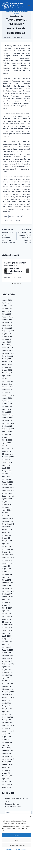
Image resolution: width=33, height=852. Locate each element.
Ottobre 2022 (7, 426)
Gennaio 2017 (7, 619)
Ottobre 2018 (7, 560)
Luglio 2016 (6, 636)
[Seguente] (27, 271)
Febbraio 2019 (7, 549)
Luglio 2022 (6, 434)
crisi (5, 216)
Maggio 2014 (7, 709)
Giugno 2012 (7, 773)
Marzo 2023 (6, 412)
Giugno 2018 (7, 572)
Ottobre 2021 (7, 460)
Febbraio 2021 (7, 482)
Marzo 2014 (6, 714)
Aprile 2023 (6, 409)
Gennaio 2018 (7, 586)
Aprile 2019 (6, 544)
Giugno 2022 (7, 437)
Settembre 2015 (8, 664)
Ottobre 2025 (7, 328)
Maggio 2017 (7, 608)
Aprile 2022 (6, 443)
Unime (17, 220)
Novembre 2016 (8, 625)
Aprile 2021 (6, 476)
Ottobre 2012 (7, 762)
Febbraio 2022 (7, 448)
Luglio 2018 (6, 569)
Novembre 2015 (8, 658)
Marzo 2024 (6, 378)
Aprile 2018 (6, 577)
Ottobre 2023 (7, 392)
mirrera (8, 277)
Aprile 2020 (6, 510)
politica (11, 216)
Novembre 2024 (8, 356)
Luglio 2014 (6, 703)
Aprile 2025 (6, 342)
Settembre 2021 (8, 462)
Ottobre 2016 (7, 628)
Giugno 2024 (7, 370)
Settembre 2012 (8, 765)
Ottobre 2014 (7, 695)
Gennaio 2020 (7, 518)
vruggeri (8, 37)
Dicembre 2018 (7, 555)
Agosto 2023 (7, 398)
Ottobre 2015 (7, 661)
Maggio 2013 (7, 742)
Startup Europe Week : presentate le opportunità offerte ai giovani (8, 236)
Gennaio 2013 (7, 753)
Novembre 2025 (8, 325)
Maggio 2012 (7, 776)
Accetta (16, 835)
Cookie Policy (8, 849)
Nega (16, 840)
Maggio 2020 (7, 507)
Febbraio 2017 (7, 616)
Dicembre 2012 (7, 756)
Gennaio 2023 (7, 418)
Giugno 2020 (7, 504)
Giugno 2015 (7, 672)
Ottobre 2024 (7, 359)
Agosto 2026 (7, 300)
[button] (30, 816)
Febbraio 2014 (7, 717)
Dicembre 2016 (7, 622)
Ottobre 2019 (7, 527)
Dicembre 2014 (7, 689)
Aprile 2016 (6, 644)
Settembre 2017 (8, 597)
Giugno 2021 (7, 471)
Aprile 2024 (6, 376)
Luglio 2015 (6, 669)
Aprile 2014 (6, 711)
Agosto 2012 (6, 767)
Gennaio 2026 (7, 320)
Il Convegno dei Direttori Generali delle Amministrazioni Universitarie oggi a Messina (15, 268)
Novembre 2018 (8, 558)
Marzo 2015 (6, 681)
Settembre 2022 (8, 429)
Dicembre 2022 (7, 420)
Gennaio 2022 (7, 451)
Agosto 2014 (7, 700)
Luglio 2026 (6, 303)
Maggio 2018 (7, 574)
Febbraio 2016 (7, 650)
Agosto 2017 (6, 600)
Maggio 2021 (7, 474)
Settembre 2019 (8, 530)
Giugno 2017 (7, 605)
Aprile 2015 (6, 678)
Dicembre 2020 (8, 488)
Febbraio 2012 (7, 784)
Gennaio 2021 (7, 485)
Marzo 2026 (6, 314)
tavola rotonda (8, 220)
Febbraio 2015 (7, 683)
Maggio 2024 (7, 373)
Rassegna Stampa (12, 804)
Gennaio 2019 (7, 552)
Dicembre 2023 (8, 387)
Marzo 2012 (6, 781)
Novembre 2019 (8, 524)
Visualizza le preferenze (17, 845)
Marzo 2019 (6, 546)
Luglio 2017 (6, 602)
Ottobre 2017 (7, 594)
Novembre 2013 (8, 725)
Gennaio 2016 (7, 653)
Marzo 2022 (6, 446)
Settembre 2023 (8, 395)
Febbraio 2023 (7, 415)
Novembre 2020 (8, 490)
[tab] (12, 283)
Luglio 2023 (6, 401)
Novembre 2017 (8, 591)
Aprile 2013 (6, 745)
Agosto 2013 (7, 734)
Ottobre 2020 (7, 493)
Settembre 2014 (8, 697)
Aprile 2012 (6, 779)
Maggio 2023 (7, 406)
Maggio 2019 (7, 541)
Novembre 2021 (8, 457)
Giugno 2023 (7, 404)
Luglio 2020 (6, 502)
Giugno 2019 (7, 538)
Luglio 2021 (6, 468)
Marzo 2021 (6, 479)
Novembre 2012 (8, 759)
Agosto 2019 (7, 532)
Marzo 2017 (6, 614)
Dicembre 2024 (8, 353)
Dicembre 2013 (7, 723)
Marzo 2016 (6, 647)
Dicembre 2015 (7, 655)
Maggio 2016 (7, 641)
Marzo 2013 (6, 748)
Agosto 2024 (7, 364)
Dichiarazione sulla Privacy (20, 849)
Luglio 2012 (6, 770)
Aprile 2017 (6, 611)
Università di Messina (13, 807)
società (19, 216)
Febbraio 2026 (7, 317)
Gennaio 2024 (7, 384)
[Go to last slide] (5, 271)
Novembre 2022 (8, 423)
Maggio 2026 (7, 308)
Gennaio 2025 (7, 350)
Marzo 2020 (6, 513)
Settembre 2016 (8, 630)
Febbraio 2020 (7, 516)
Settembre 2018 (8, 563)
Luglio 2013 (6, 737)
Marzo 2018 (6, 580)
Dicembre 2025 (7, 322)
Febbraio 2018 (7, 583)
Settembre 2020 (8, 496)
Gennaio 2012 (7, 787)
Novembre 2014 (8, 692)
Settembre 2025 (8, 331)
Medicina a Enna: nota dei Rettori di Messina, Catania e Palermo (24, 236)
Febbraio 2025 (7, 348)
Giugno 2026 (7, 306)
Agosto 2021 (6, 465)
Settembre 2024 (8, 362)
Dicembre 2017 (7, 588)
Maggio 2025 (7, 339)
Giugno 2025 (7, 336)
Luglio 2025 (6, 334)
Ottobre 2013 (7, 728)
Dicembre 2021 (7, 454)
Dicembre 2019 (7, 521)
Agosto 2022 (7, 432)
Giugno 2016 (7, 639)
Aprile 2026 (6, 311)
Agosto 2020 (7, 499)
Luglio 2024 (6, 367)
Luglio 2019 (6, 535)
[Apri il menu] (29, 5)
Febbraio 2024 (7, 381)
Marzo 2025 (6, 345)
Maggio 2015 (7, 675)
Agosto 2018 (6, 566)
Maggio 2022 (7, 440)
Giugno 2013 (7, 739)
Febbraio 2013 (7, 751)
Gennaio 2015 (7, 686)
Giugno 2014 (7, 706)
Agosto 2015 (6, 667)
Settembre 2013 (8, 731)
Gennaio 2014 (7, 720)
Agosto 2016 (7, 633)
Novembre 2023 (8, 390)
